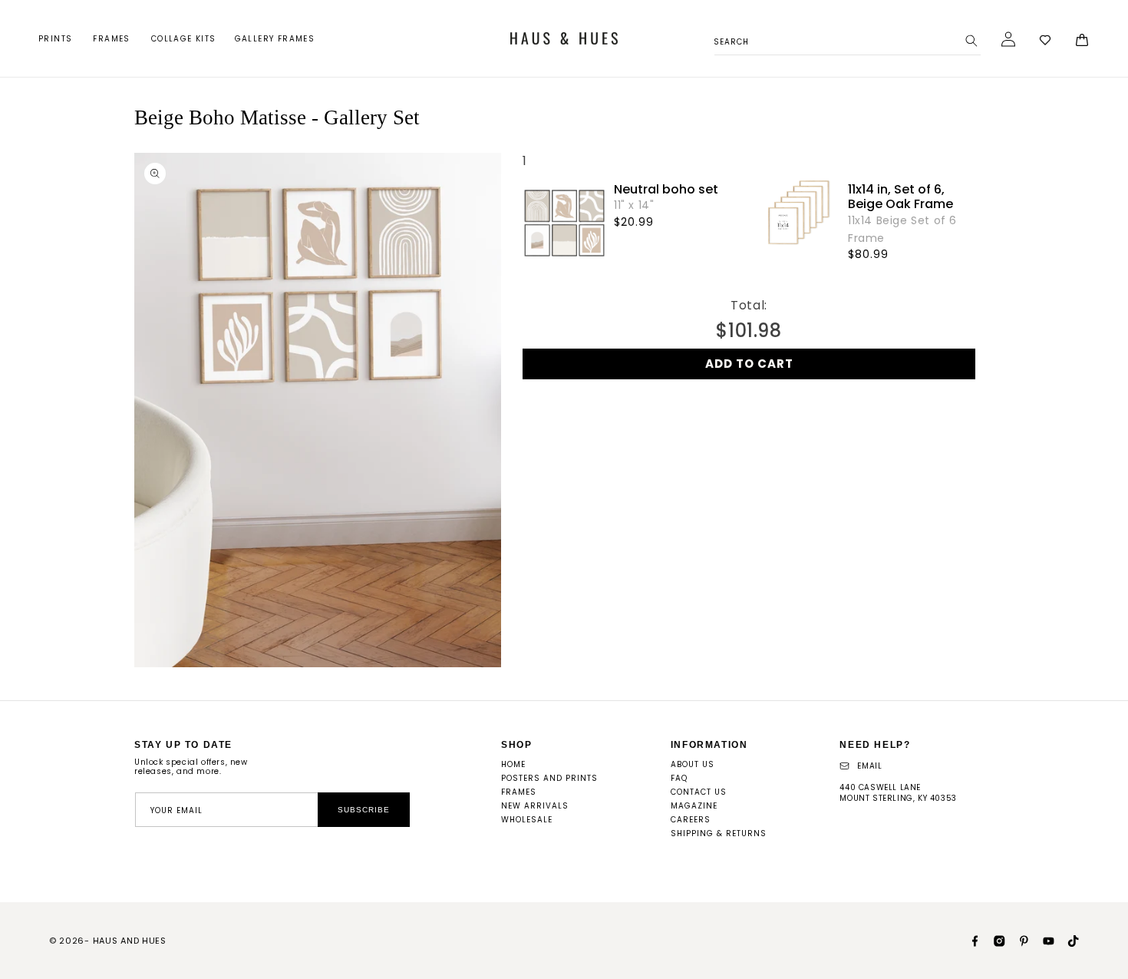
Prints (55, 39)
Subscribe (364, 809)
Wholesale (526, 819)
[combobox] (847, 39)
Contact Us (699, 792)
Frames (111, 39)
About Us (692, 764)
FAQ (679, 778)
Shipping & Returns (719, 833)
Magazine (694, 806)
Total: (749, 305)
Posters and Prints (549, 778)
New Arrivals (535, 806)
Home (513, 764)
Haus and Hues (130, 940)
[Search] (971, 41)
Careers (691, 819)
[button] (56, 39)
